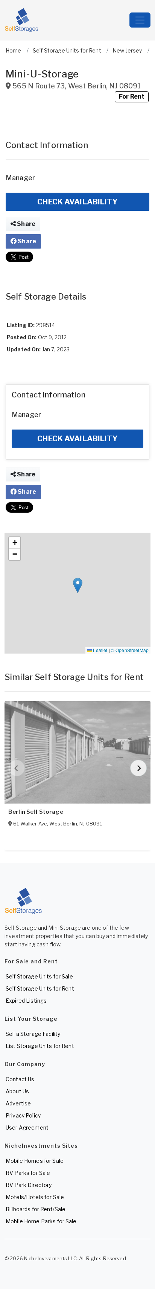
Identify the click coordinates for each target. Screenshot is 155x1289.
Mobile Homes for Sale (35, 1161)
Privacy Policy (23, 1115)
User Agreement (27, 1127)
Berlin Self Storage (35, 811)
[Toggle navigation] (139, 20)
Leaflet (99, 650)
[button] (77, 585)
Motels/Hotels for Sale (35, 1197)
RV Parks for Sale (28, 1173)
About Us (17, 1091)
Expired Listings (26, 1000)
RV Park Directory (29, 1185)
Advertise (18, 1103)
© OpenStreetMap (130, 650)
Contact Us (20, 1079)
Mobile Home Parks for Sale (41, 1221)
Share (25, 223)
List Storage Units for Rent (40, 1046)
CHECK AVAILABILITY (77, 201)
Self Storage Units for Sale (39, 976)
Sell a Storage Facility (33, 1034)
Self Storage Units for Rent (40, 988)
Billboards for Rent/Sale (35, 1209)
